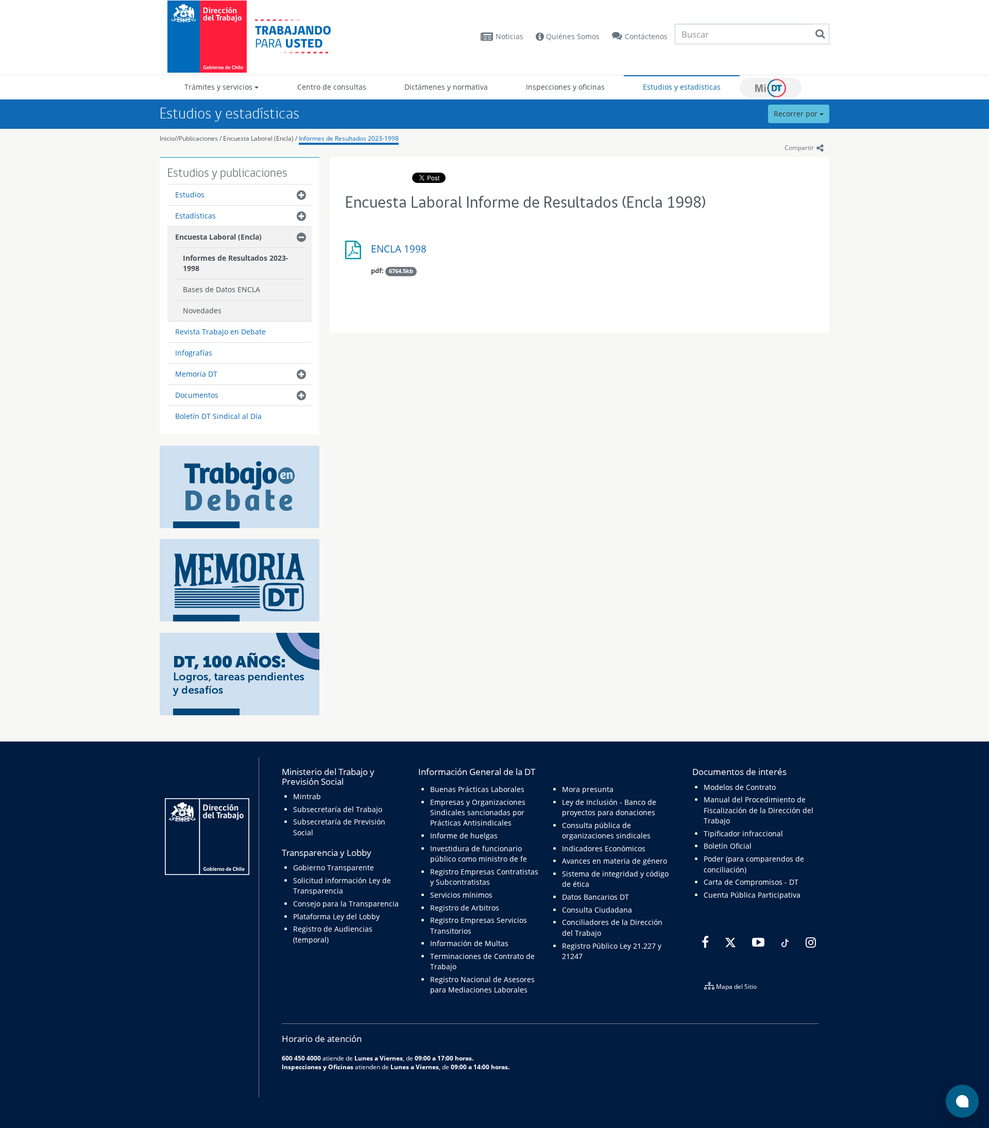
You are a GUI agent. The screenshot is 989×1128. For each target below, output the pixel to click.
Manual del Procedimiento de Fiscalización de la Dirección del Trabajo (758, 810)
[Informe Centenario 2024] (239, 673)
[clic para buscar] (820, 34)
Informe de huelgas (464, 835)
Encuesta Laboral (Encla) (258, 138)
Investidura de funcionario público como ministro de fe (478, 854)
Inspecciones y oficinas (565, 87)
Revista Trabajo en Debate (220, 331)
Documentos (196, 395)
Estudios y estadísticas (682, 87)
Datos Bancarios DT (595, 897)
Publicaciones (199, 138)
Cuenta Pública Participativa (752, 895)
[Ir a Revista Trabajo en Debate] (239, 486)
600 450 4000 (301, 1058)
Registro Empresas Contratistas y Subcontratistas (484, 877)
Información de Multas (469, 943)
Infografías (193, 353)
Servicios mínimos (461, 895)
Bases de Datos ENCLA (221, 289)
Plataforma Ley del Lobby (336, 916)
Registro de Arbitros (464, 908)
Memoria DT (196, 374)
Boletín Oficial (728, 846)
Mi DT (771, 87)
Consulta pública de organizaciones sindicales (606, 830)
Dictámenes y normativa (446, 87)
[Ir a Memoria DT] (239, 579)
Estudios (189, 194)
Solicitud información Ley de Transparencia (342, 886)
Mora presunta (587, 789)
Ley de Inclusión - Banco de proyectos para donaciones (609, 807)
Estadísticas (195, 216)
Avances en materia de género (614, 861)
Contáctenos (646, 36)
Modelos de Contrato (740, 787)
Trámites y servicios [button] (219, 87)
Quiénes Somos (572, 36)
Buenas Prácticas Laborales (477, 789)
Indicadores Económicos (603, 848)
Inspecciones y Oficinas (317, 1067)
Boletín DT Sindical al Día (218, 416)
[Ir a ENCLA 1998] (355, 254)
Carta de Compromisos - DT (751, 882)
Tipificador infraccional (743, 833)
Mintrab (307, 796)
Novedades (202, 310)
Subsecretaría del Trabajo (337, 809)
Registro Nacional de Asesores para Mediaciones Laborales (482, 984)
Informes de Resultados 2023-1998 (349, 138)
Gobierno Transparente (333, 867)
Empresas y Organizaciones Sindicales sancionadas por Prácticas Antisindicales (477, 812)
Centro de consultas (331, 87)
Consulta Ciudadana (597, 910)
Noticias (509, 36)
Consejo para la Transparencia (346, 903)
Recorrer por (797, 114)
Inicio (167, 138)
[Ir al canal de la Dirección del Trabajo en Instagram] (809, 942)
